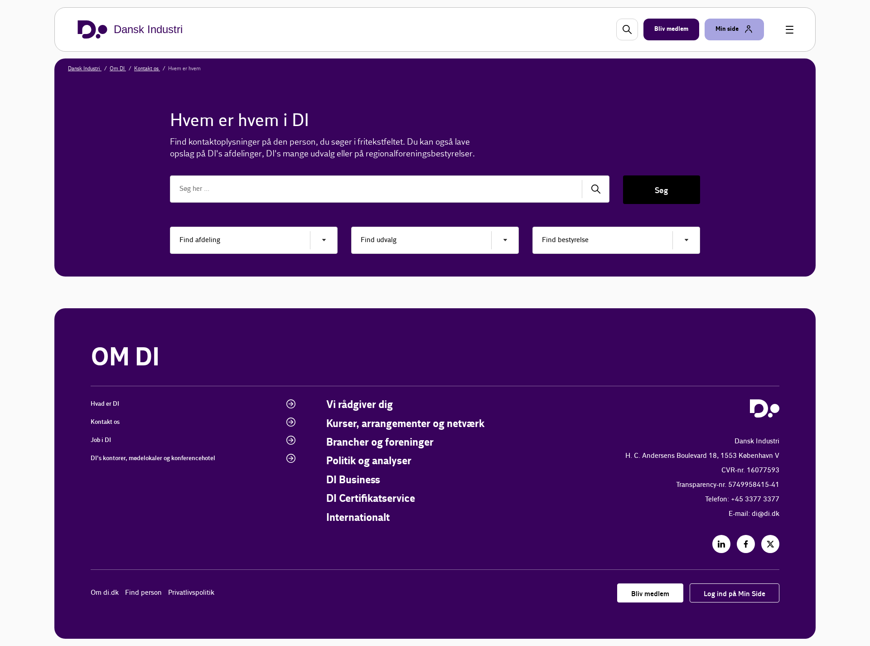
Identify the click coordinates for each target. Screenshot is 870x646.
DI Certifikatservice (370, 498)
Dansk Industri (85, 68)
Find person (143, 592)
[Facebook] (746, 544)
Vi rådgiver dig (359, 405)
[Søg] (595, 189)
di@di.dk (765, 514)
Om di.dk (105, 592)
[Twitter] (770, 544)
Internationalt (358, 518)
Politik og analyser (368, 461)
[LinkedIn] (721, 544)
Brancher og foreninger (380, 442)
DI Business (353, 480)
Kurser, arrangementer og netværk (405, 424)
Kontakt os (147, 68)
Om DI (118, 68)
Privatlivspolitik (191, 592)
